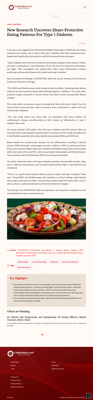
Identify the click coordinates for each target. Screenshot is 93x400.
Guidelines (55, 365)
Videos (13, 365)
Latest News (17, 24)
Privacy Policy (16, 380)
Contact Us (14, 377)
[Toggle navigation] (84, 7)
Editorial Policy (16, 384)
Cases (13, 369)
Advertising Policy (17, 387)
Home (9, 24)
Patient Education (57, 369)
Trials (53, 362)
